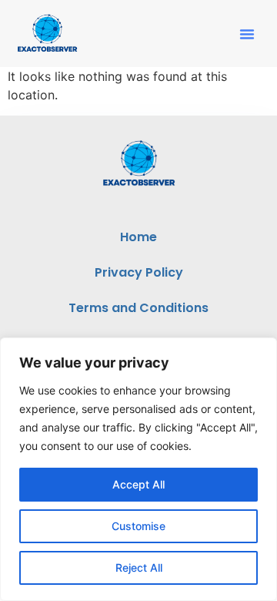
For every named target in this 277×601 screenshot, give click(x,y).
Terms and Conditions (138, 308)
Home (138, 237)
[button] (247, 33)
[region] (138, 469)
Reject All (138, 567)
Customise (138, 525)
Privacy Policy (139, 272)
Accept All (138, 484)
